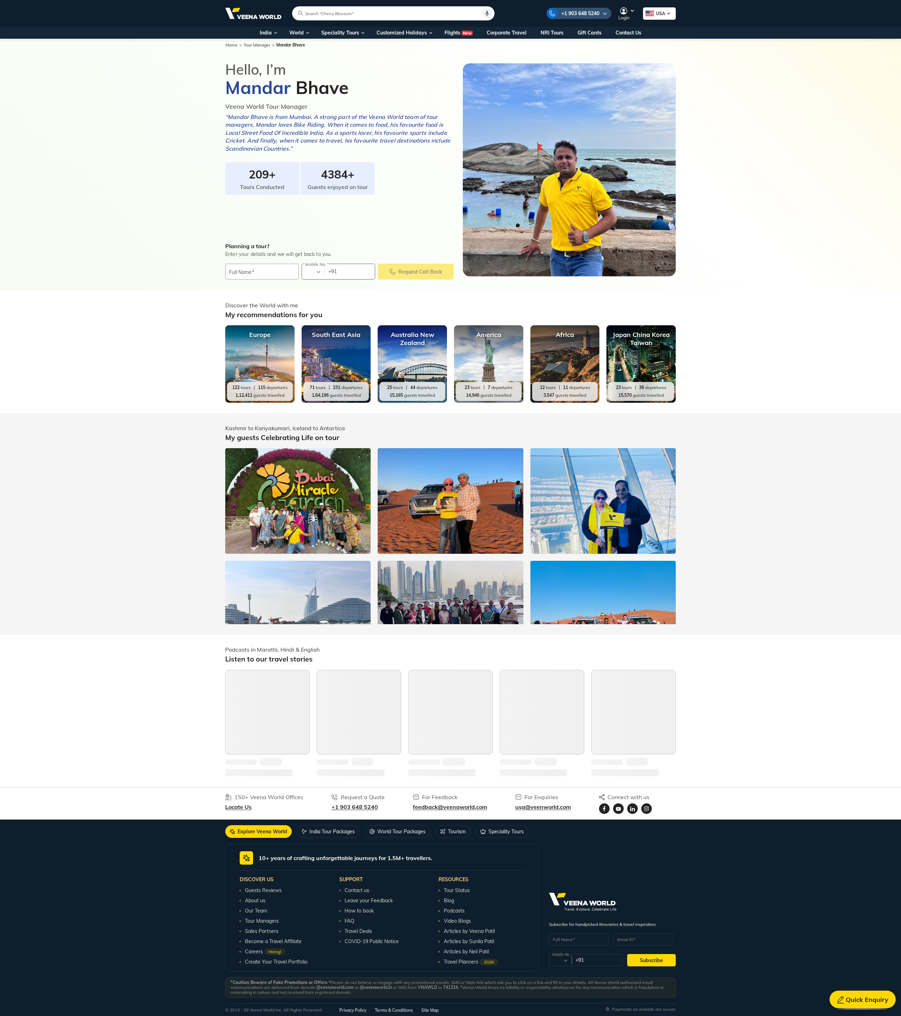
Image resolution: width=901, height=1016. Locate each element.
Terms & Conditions (394, 1010)
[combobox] (312, 272)
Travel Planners (469, 962)
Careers (263, 951)
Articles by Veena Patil (469, 931)
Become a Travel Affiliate (273, 941)
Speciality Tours (340, 33)
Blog (449, 900)
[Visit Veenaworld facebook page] (604, 808)
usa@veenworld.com (543, 806)
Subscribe (651, 960)
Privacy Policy (352, 1010)
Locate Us (238, 806)
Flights (458, 33)
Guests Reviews (263, 890)
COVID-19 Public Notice (372, 941)
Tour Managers (262, 921)
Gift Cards (589, 33)
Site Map (430, 1010)
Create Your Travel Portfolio (276, 962)
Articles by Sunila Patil (469, 941)
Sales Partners (261, 931)
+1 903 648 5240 (580, 13)
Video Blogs (457, 921)
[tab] (258, 831)
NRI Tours (552, 33)
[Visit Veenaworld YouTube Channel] (618, 808)
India (266, 33)
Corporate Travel (507, 33)
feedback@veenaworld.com (450, 806)
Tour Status (457, 890)
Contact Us (628, 33)
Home (232, 45)
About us (255, 900)
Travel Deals (358, 931)
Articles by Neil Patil (466, 951)
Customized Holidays (402, 33)
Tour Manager (257, 45)
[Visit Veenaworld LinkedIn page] (632, 808)
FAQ (349, 921)
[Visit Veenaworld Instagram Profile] (646, 808)
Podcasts (454, 911)
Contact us (357, 890)
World (296, 33)
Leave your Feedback (369, 900)
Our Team (256, 911)
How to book (359, 911)
